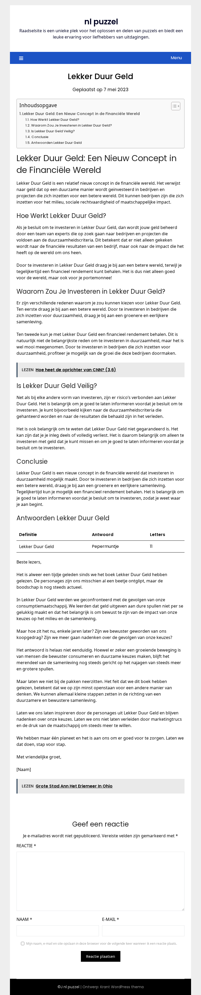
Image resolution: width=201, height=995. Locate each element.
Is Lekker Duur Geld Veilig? (53, 131)
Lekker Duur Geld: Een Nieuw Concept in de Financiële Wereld (81, 113)
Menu (176, 58)
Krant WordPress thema (122, 986)
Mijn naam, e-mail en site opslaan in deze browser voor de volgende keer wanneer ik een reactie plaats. (101, 943)
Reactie (26, 846)
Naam (24, 919)
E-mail (110, 919)
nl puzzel (101, 21)
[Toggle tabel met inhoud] (173, 106)
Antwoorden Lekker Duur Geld (56, 142)
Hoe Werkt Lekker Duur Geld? (54, 119)
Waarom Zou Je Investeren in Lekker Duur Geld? (71, 125)
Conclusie (39, 136)
